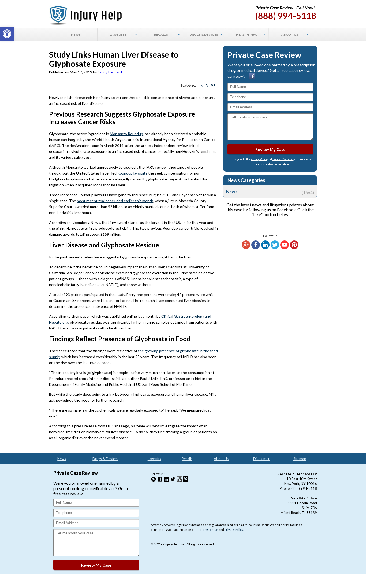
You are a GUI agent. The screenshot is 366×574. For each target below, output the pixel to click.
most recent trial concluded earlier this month (115, 200)
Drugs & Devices (105, 459)
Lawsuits (154, 459)
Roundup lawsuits (132, 173)
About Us (221, 459)
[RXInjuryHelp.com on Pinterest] (294, 248)
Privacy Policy (259, 159)
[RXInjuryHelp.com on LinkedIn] (265, 248)
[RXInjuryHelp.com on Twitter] (275, 248)
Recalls (187, 459)
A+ (213, 85)
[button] (7, 34)
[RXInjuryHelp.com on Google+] (246, 248)
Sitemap (299, 459)
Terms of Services (283, 159)
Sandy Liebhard (110, 72)
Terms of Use (209, 529)
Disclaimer (261, 459)
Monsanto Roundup (126, 133)
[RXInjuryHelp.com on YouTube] (284, 248)
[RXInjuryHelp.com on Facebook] (255, 248)
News (270, 191)
